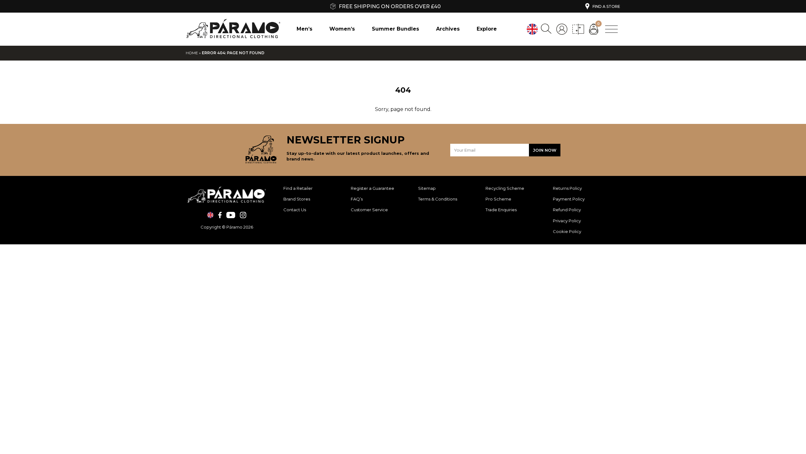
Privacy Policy (567, 220)
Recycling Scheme (504, 188)
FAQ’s (357, 198)
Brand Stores (296, 198)
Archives (448, 29)
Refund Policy (567, 209)
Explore (487, 29)
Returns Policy (568, 188)
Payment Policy (569, 198)
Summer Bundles (395, 29)
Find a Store (606, 6)
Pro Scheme (498, 198)
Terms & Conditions (437, 198)
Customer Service (369, 209)
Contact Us (294, 209)
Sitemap (427, 188)
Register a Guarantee (372, 188)
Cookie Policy (567, 231)
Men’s (304, 29)
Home (192, 52)
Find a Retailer (298, 188)
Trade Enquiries (501, 209)
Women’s (342, 29)
